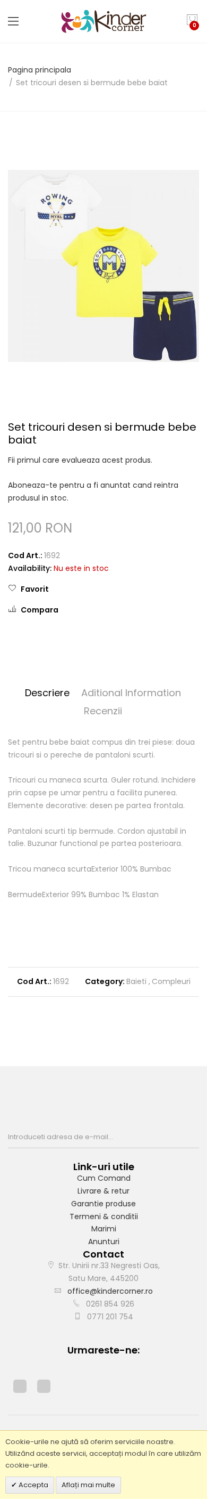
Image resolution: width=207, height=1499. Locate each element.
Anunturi (103, 1241)
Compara (39, 610)
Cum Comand (104, 1178)
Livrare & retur (103, 1191)
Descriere (47, 692)
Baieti (136, 981)
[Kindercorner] (104, 21)
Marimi (103, 1228)
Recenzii (103, 711)
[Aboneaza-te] (196, 1137)
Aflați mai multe (88, 1485)
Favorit (35, 589)
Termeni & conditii (104, 1216)
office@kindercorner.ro (110, 1291)
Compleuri (171, 981)
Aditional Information (131, 692)
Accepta (32, 1485)
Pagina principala (39, 70)
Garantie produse (103, 1203)
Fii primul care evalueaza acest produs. (80, 460)
